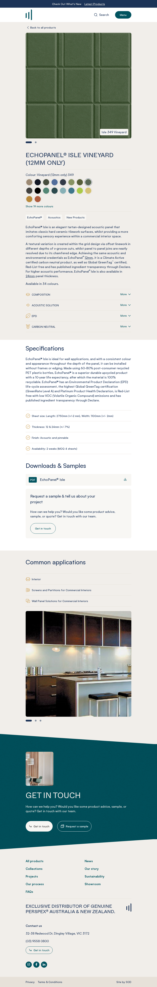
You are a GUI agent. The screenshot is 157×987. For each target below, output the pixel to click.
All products (34, 861)
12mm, (89, 258)
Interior (36, 579)
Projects (32, 876)
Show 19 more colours (39, 206)
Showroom (93, 884)
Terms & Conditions (50, 982)
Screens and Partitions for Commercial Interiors (61, 590)
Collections (34, 869)
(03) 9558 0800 (37, 941)
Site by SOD (123, 982)
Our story (92, 869)
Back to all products (43, 27)
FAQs (29, 892)
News (89, 861)
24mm (30, 276)
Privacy (30, 982)
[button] (29, 142)
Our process (35, 884)
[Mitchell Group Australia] (48, 14)
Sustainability (94, 876)
